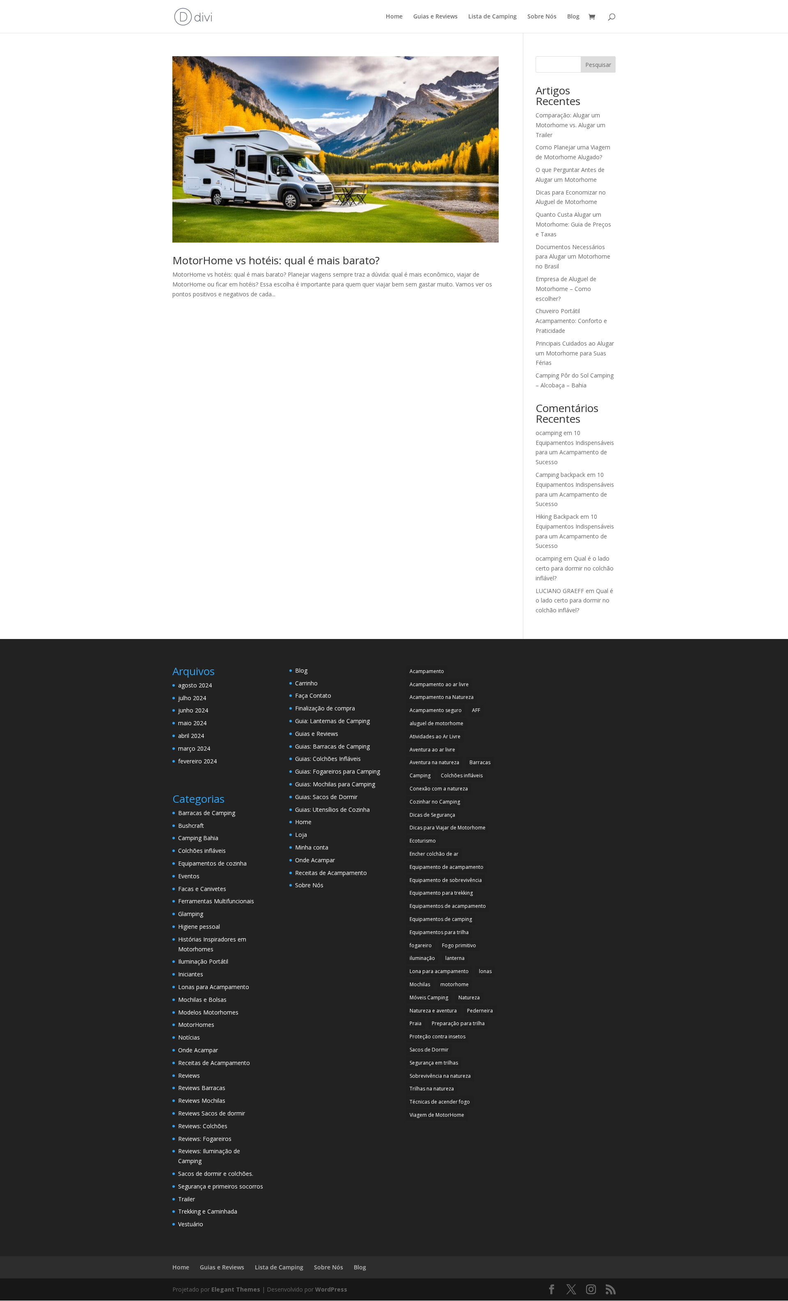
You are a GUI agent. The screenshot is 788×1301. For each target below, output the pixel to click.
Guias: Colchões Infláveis (328, 759)
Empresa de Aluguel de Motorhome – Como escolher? (566, 288)
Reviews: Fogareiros (204, 1139)
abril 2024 (191, 736)
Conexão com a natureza (439, 788)
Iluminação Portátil (203, 961)
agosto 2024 (195, 685)
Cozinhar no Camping (435, 801)
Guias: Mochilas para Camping (335, 784)
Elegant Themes (235, 1289)
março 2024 (194, 748)
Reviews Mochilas (201, 1100)
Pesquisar (598, 65)
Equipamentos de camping (441, 919)
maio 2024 (192, 723)
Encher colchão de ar (434, 853)
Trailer (186, 1199)
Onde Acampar (198, 1050)
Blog (573, 17)
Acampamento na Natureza (442, 697)
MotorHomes (196, 1024)
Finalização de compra (325, 708)
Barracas (480, 762)
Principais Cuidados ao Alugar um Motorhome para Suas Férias (575, 353)
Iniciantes (190, 974)
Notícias (189, 1037)
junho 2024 (193, 710)
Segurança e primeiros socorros (220, 1186)
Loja (301, 834)
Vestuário (190, 1224)
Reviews (189, 1075)
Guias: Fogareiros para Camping (337, 771)
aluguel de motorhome (436, 723)
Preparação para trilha (458, 1023)
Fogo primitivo (459, 945)
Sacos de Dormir (429, 1049)
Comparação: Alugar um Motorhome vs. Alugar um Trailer (570, 125)
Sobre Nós (542, 17)
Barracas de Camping (206, 813)
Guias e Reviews (435, 17)
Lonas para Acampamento (213, 987)
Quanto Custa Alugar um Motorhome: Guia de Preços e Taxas (573, 224)
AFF (476, 710)
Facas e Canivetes (202, 889)
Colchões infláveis (202, 850)
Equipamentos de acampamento (448, 905)
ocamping (549, 433)
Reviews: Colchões (202, 1126)
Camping (420, 775)
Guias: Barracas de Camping (332, 746)
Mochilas (420, 984)
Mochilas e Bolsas (202, 999)
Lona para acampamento (439, 971)
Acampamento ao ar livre (439, 684)
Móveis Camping (429, 997)
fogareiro (421, 945)
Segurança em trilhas (434, 1062)
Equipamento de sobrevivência (446, 880)
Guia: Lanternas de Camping (332, 721)
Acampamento (427, 671)
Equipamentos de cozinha (212, 863)
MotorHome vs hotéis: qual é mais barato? (276, 260)
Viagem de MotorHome (437, 1114)
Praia (415, 1023)
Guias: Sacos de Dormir (326, 797)
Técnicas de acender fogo (440, 1101)
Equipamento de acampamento (446, 867)
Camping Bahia (198, 838)
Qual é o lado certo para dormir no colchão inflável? (575, 568)
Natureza (469, 997)
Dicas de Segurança (432, 814)
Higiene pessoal (199, 926)
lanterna (455, 958)
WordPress (331, 1289)
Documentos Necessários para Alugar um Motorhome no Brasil (573, 256)
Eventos (188, 876)
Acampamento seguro (436, 710)
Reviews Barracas (201, 1088)
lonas (485, 971)
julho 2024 (192, 698)
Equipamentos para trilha (439, 932)
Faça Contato (313, 695)
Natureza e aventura (433, 1010)
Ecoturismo (423, 840)
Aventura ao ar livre (432, 749)
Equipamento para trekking (441, 892)
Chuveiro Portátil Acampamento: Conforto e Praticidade (571, 320)
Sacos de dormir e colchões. (215, 1173)
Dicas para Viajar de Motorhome (448, 827)
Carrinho (306, 683)
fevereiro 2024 (197, 761)
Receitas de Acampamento (214, 1063)
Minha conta (311, 847)
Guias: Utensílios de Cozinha (332, 809)
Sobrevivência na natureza (440, 1075)
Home (394, 17)
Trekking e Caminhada (207, 1211)
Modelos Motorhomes (208, 1012)
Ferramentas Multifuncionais (216, 901)
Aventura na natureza (434, 762)
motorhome (454, 984)
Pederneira (480, 1010)
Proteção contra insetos (437, 1036)
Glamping (190, 914)
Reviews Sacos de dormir (211, 1113)
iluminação (422, 958)
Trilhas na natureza (432, 1088)
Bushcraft (191, 825)
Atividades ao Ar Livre (435, 736)
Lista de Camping (492, 17)
